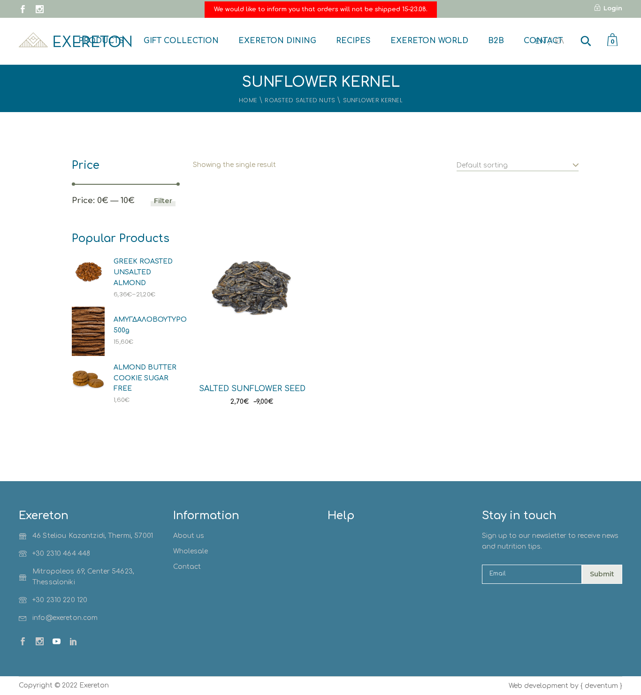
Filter (163, 200)
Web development (538, 685)
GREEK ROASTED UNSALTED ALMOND (143, 272)
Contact (187, 566)
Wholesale (190, 551)
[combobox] (518, 160)
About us (188, 535)
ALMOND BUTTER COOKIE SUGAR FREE (145, 378)
